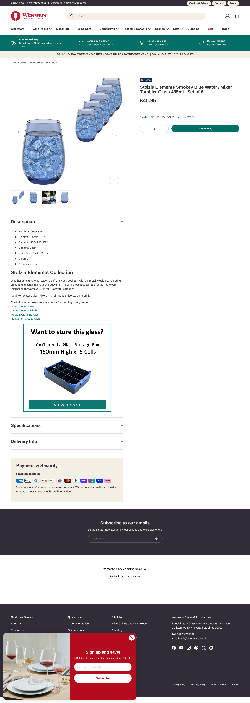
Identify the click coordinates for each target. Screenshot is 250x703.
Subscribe (103, 678)
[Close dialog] (132, 638)
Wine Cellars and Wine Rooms (130, 623)
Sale (210, 28)
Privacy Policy (178, 684)
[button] (237, 16)
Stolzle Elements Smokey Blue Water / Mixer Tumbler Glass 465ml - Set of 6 (40, 63)
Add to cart (205, 128)
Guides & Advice (199, 3)
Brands (160, 28)
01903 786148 (186, 634)
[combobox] (135, 16)
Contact (219, 3)
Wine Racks (40, 28)
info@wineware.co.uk (193, 638)
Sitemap (235, 684)
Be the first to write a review (125, 576)
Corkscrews (107, 28)
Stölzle (143, 117)
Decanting (63, 28)
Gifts (176, 28)
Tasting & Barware (135, 28)
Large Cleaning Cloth (24, 310)
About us (16, 623)
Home (13, 63)
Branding (193, 28)
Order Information (78, 623)
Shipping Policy (198, 684)
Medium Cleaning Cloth (25, 314)
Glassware (17, 28)
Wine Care (84, 28)
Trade (233, 3)
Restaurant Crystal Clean (26, 318)
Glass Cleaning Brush (24, 306)
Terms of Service (218, 684)
